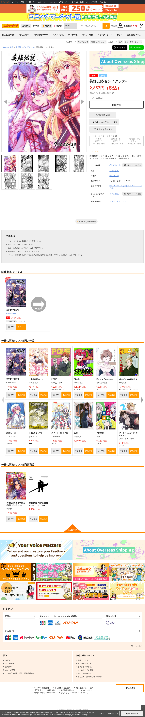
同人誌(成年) (24, 34)
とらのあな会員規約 (62, 687)
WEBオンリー (64, 2)
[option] (44, 101)
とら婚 (28, 2)
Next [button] (82, 101)
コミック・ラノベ (105, 34)
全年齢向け (26, 26)
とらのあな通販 (7, 47)
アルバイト (104, 2)
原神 (120, 42)
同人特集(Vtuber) (41, 34)
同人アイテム (58, 34)
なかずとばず (83, 42)
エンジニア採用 (91, 2)
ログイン (134, 25)
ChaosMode (11, 313)
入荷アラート (134, 165)
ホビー (119, 34)
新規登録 (127, 25)
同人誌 (18, 47)
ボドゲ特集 (72, 34)
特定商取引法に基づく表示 (44, 692)
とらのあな (5, 2)
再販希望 (116, 104)
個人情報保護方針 (67, 690)
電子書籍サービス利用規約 (44, 690)
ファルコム (11, 321)
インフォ (15, 2)
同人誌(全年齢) (8, 34)
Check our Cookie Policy (108, 713)
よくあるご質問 (78, 2)
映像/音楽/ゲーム (134, 34)
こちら (27, 241)
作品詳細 (21, 394)
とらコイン (53, 2)
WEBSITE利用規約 (41, 687)
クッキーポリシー (87, 690)
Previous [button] (5, 101)
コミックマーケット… (133, 42)
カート (22, 326)
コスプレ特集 (87, 34)
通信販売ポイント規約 (84, 687)
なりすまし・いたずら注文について (74, 692)
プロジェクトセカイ (98, 42)
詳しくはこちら (136, 646)
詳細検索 (114, 26)
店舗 (22, 2)
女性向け (59, 26)
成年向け (36, 26)
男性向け (48, 26)
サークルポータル (40, 2)
